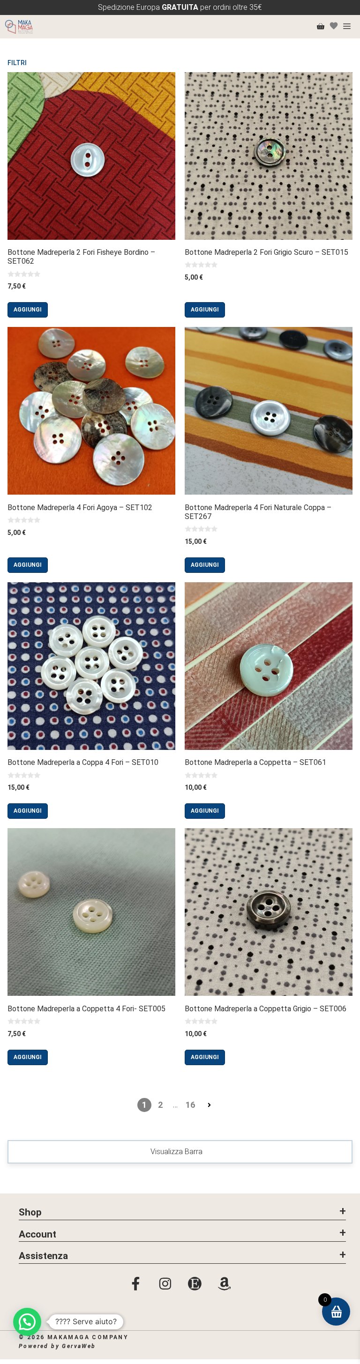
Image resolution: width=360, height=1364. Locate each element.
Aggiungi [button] (28, 309)
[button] (182, 1211)
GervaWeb (79, 1346)
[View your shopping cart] (320, 26)
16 (190, 1105)
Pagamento (323, 1345)
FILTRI (17, 63)
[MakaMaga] (19, 26)
